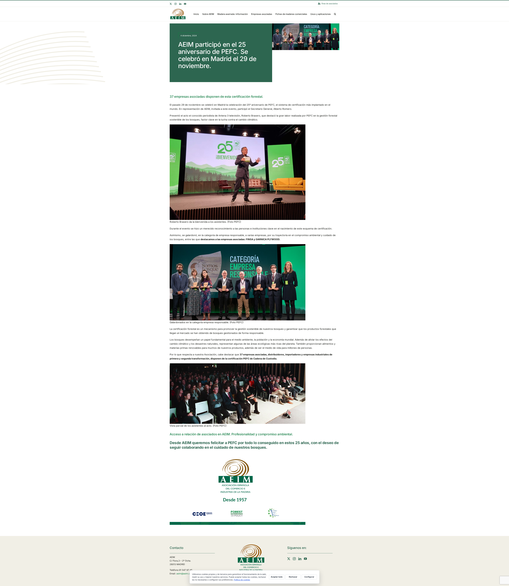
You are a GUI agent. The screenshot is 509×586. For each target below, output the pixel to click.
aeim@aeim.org (184, 573)
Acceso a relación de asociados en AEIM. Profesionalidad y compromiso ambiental (231, 434)
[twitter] (288, 558)
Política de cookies (242, 580)
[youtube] (305, 558)
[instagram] (294, 558)
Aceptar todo (277, 577)
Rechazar (293, 577)
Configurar (309, 577)
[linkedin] (299, 558)
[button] (335, 14)
